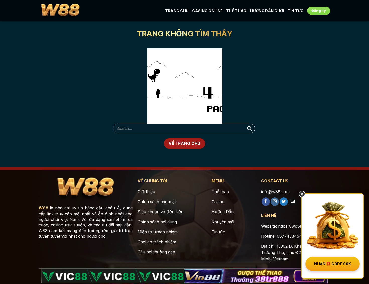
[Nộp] (249, 128)
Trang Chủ (177, 11)
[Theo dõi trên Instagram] (275, 201)
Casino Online (207, 11)
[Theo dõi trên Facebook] (266, 201)
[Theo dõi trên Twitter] (284, 201)
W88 (43, 207)
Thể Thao (236, 11)
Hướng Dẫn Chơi (267, 11)
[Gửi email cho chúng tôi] (293, 201)
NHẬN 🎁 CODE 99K (332, 264)
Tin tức (296, 11)
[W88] (60, 11)
